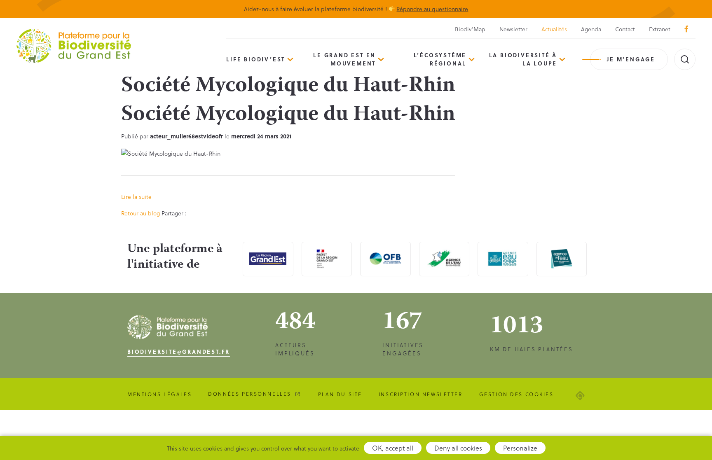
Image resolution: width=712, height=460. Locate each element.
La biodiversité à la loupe (523, 59)
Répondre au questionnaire (432, 9)
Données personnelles (249, 393)
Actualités (554, 29)
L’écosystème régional (440, 59)
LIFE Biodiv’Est (255, 59)
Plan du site (340, 394)
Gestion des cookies (516, 394)
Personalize (520, 448)
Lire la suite (136, 196)
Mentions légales (159, 394)
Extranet (659, 29)
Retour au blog (140, 213)
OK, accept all (392, 448)
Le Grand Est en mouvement (344, 59)
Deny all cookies (458, 448)
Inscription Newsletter (421, 394)
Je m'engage (631, 59)
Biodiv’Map (470, 29)
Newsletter (513, 29)
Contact (625, 29)
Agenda (591, 29)
